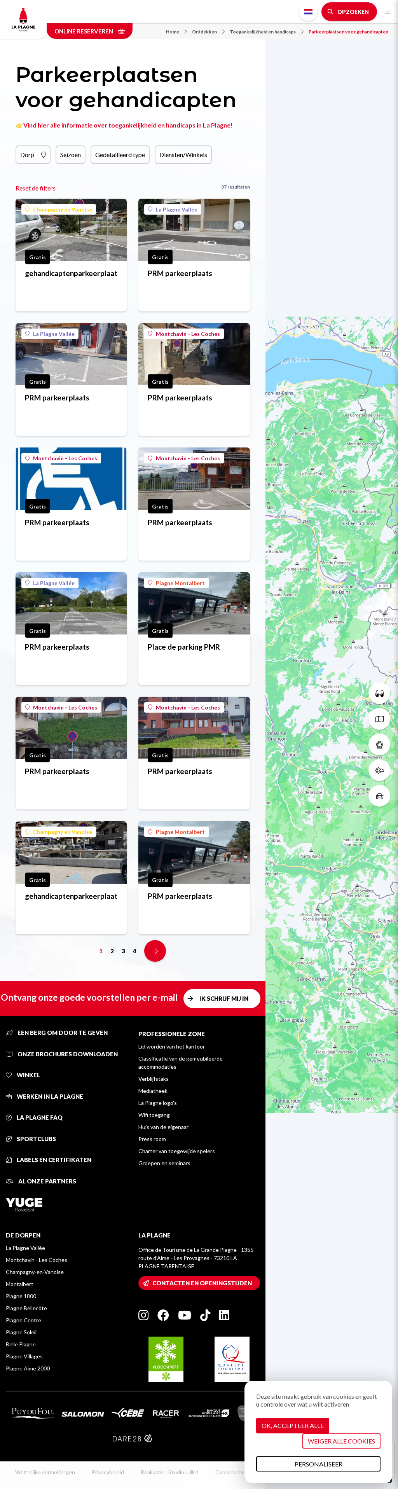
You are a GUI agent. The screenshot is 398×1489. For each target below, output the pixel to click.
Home (172, 32)
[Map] (331, 744)
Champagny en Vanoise (62, 209)
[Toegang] (379, 796)
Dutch (308, 11)
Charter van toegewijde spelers (176, 1151)
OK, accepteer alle (293, 1425)
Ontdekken (204, 32)
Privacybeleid (108, 1472)
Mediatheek (153, 1090)
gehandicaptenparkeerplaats (71, 273)
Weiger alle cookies (341, 1441)
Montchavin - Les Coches (188, 333)
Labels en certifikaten (53, 1159)
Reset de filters (36, 188)
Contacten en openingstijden (202, 1282)
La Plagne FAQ (39, 1117)
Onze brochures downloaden (67, 1053)
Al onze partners (46, 1181)
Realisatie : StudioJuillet (170, 1472)
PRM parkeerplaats (180, 273)
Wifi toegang (154, 1115)
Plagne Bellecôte (26, 1308)
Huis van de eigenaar (163, 1127)
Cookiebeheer (232, 1472)
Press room (152, 1139)
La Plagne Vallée (176, 209)
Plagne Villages (24, 1356)
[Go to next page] (155, 951)
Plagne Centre (23, 1320)
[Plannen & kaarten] (379, 719)
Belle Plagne (21, 1344)
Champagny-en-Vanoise (35, 1272)
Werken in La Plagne (49, 1096)
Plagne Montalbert (180, 583)
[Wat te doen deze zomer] (379, 693)
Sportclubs (36, 1138)
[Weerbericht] (379, 770)
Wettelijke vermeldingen (45, 1472)
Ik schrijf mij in (223, 998)
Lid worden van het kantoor (171, 1046)
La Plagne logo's (157, 1102)
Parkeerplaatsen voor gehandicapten (348, 32)
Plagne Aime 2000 (28, 1368)
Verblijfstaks (153, 1078)
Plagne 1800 (21, 1296)
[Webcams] (379, 744)
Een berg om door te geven (62, 1032)
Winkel (28, 1074)
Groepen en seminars (164, 1163)
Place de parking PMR (184, 646)
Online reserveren (84, 31)
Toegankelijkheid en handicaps (263, 32)
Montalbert (19, 1284)
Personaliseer (318, 1464)
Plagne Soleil (21, 1332)
